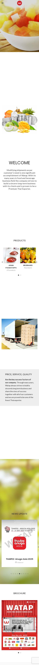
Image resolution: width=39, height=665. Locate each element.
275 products (11, 270)
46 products (28, 268)
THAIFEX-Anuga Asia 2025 (19, 559)
